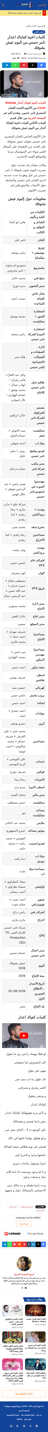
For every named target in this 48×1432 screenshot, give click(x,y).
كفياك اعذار (40, 1210)
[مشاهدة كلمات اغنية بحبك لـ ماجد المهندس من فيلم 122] (35, 1364)
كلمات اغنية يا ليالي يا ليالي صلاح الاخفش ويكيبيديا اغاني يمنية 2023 (13, 1348)
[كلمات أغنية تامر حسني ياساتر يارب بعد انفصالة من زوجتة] (35, 1337)
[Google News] (35, 1234)
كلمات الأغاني (31, 26)
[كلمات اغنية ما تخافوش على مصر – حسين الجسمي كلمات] (12, 1310)
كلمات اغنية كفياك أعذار (31, 102)
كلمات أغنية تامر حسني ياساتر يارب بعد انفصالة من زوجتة (35, 1347)
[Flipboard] (12, 1234)
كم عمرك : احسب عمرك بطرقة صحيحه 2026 (24, 13)
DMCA (19, 1419)
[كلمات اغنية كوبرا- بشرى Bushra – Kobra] (35, 1310)
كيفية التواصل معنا (27, 1415)
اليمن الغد (27, 1419)
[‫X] (22, 1288)
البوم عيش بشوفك (27, 1207)
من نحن (39, 1415)
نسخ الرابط (24, 1224)
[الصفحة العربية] (24, 5)
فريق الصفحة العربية (35, 54)
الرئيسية (40, 26)
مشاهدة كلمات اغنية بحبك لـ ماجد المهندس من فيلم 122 (36, 1375)
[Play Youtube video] (24, 1035)
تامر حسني (13, 1207)
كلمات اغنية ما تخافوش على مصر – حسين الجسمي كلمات (14, 1321)
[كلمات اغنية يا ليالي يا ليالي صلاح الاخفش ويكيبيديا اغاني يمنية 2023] (12, 1337)
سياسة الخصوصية (13, 1415)
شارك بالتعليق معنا (24, 1393)
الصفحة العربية (37, 118)
